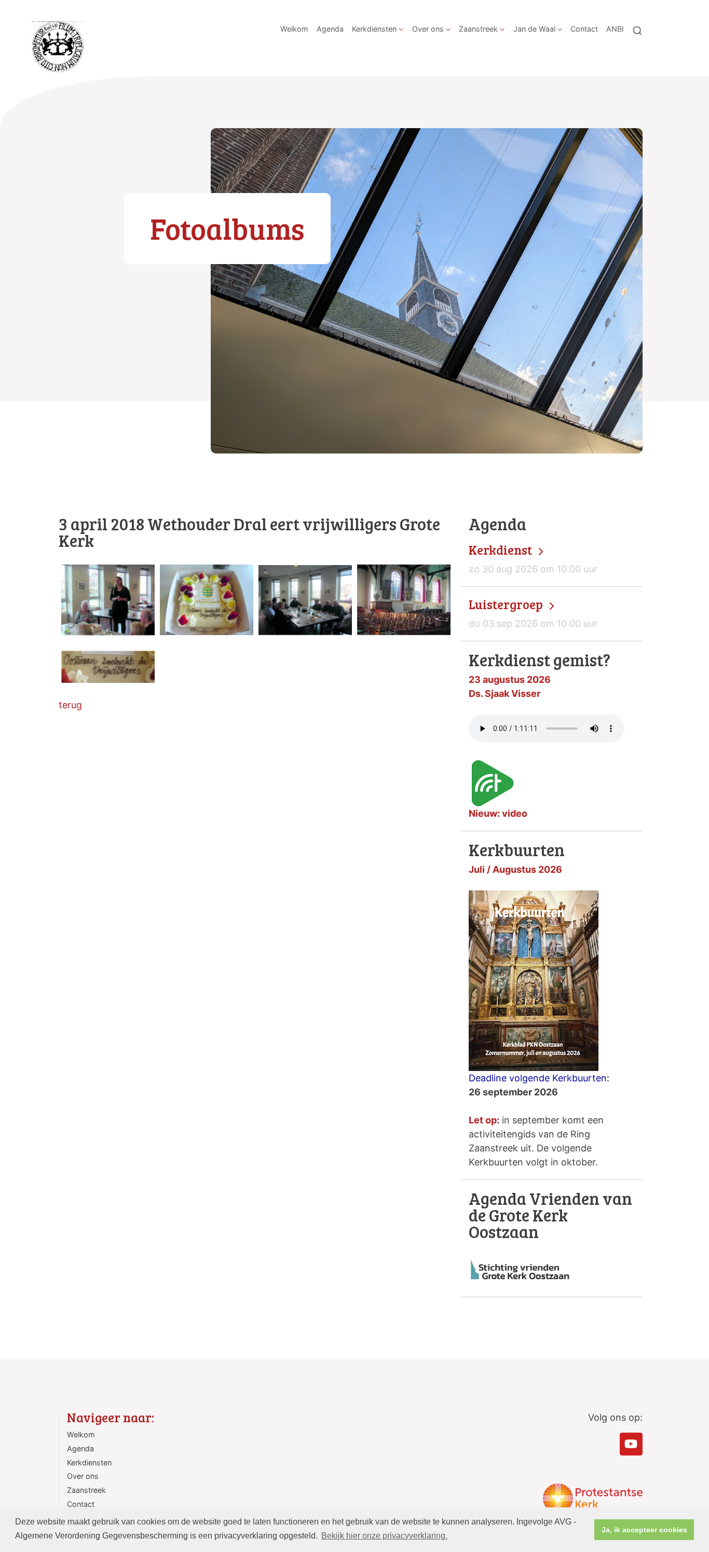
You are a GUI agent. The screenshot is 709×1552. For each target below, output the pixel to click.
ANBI (615, 28)
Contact (584, 28)
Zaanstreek (478, 28)
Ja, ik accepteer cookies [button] (644, 1530)
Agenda (330, 28)
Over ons (428, 28)
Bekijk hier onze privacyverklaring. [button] (384, 1535)
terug (70, 704)
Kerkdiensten (374, 28)
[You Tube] (631, 1444)
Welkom (294, 28)
